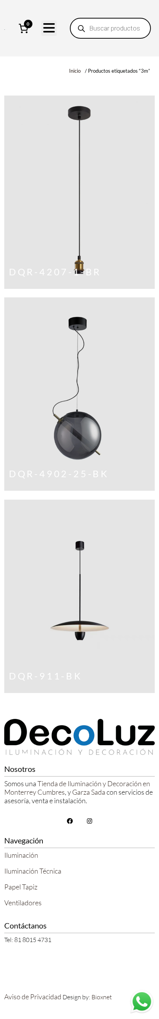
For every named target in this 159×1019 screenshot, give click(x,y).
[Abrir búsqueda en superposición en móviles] (110, 28)
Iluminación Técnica (32, 871)
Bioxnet (101, 997)
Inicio (75, 71)
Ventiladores (23, 902)
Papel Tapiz (20, 886)
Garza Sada (88, 792)
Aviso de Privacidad (32, 996)
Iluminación (21, 855)
